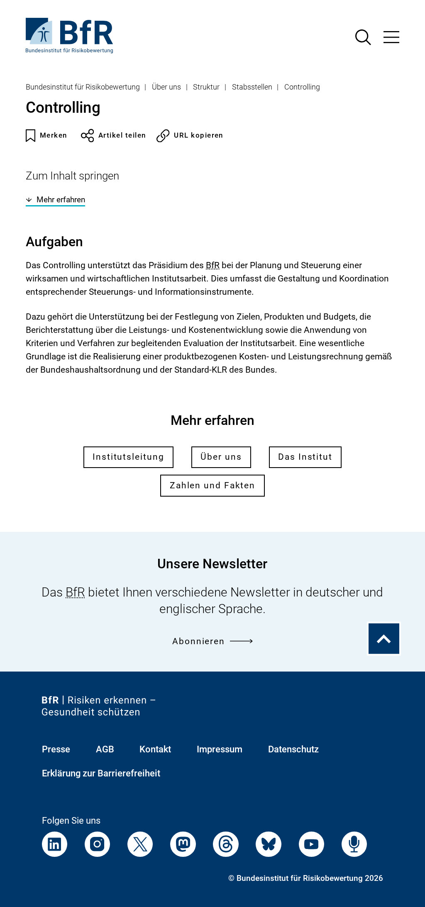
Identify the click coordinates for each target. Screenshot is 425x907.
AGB (105, 749)
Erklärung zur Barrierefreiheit (101, 773)
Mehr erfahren (61, 199)
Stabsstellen (252, 87)
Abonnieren (198, 641)
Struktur (206, 87)
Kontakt (155, 749)
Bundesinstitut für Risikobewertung (83, 87)
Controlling (302, 87)
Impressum (219, 749)
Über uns (166, 87)
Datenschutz (293, 749)
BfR (213, 265)
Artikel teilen (122, 135)
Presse (56, 749)
